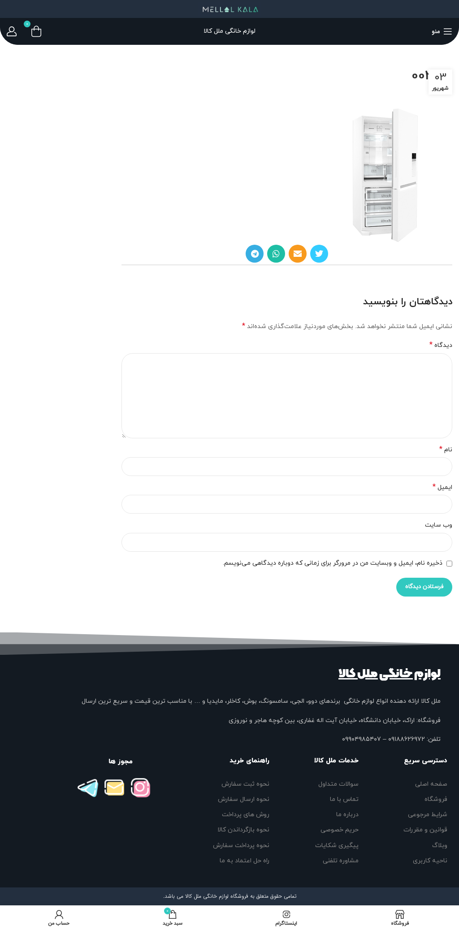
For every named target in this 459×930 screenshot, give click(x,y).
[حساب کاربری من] (11, 31)
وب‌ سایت (438, 525)
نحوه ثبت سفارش (245, 784)
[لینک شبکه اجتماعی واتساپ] (276, 254)
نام (445, 449)
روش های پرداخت (245, 814)
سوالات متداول (338, 784)
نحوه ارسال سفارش (243, 799)
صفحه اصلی (431, 784)
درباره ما (347, 814)
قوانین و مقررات (425, 830)
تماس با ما (344, 799)
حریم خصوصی (339, 830)
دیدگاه (440, 345)
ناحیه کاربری (430, 860)
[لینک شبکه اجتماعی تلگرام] (255, 254)
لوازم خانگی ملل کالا (389, 674)
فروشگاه (435, 799)
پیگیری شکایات (336, 845)
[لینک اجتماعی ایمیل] (298, 254)
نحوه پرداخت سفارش (241, 845)
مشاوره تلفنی (340, 860)
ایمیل (442, 487)
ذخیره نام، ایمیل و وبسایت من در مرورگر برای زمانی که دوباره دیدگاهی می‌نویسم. (332, 563)
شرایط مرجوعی (427, 814)
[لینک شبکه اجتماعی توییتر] (319, 254)
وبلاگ (439, 845)
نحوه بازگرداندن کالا (243, 830)
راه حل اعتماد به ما (244, 860)
